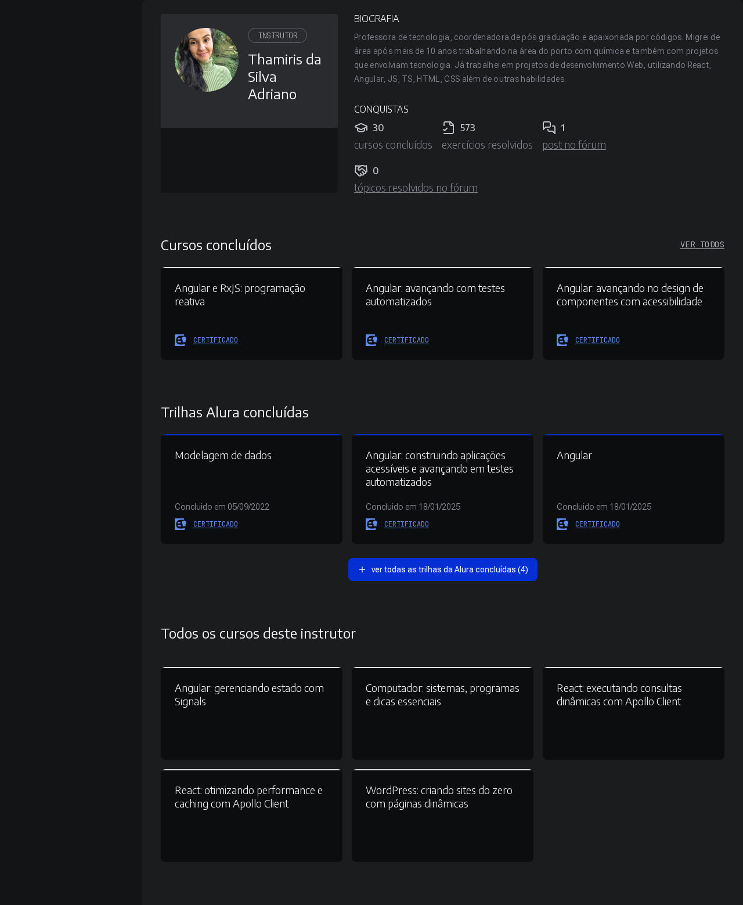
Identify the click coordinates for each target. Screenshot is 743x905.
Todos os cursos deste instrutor (258, 632)
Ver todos (702, 244)
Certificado (215, 340)
